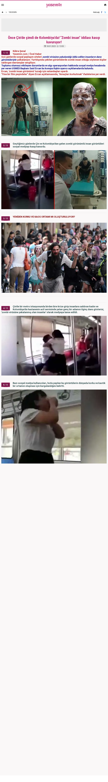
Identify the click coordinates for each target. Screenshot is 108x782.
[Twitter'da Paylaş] (105, 12)
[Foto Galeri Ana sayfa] (2, 12)
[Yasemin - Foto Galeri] (54, 5)
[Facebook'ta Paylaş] (101, 12)
